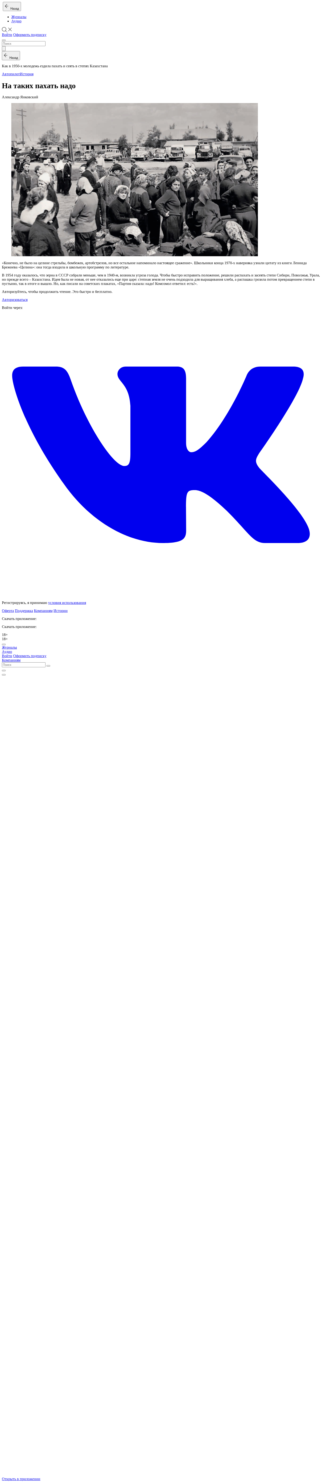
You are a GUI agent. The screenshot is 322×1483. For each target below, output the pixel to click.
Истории (61, 611)
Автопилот (11, 74)
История (26, 74)
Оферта (8, 611)
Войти (7, 35)
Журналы (18, 17)
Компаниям (43, 611)
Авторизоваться (15, 300)
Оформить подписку (29, 35)
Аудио (16, 21)
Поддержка (24, 611)
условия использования (67, 603)
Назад (13, 8)
